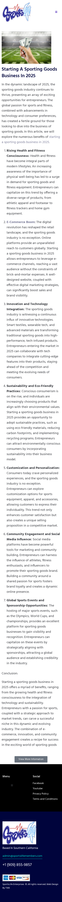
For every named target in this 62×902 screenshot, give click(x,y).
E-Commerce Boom (21, 222)
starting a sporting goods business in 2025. (31, 139)
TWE (7, 888)
